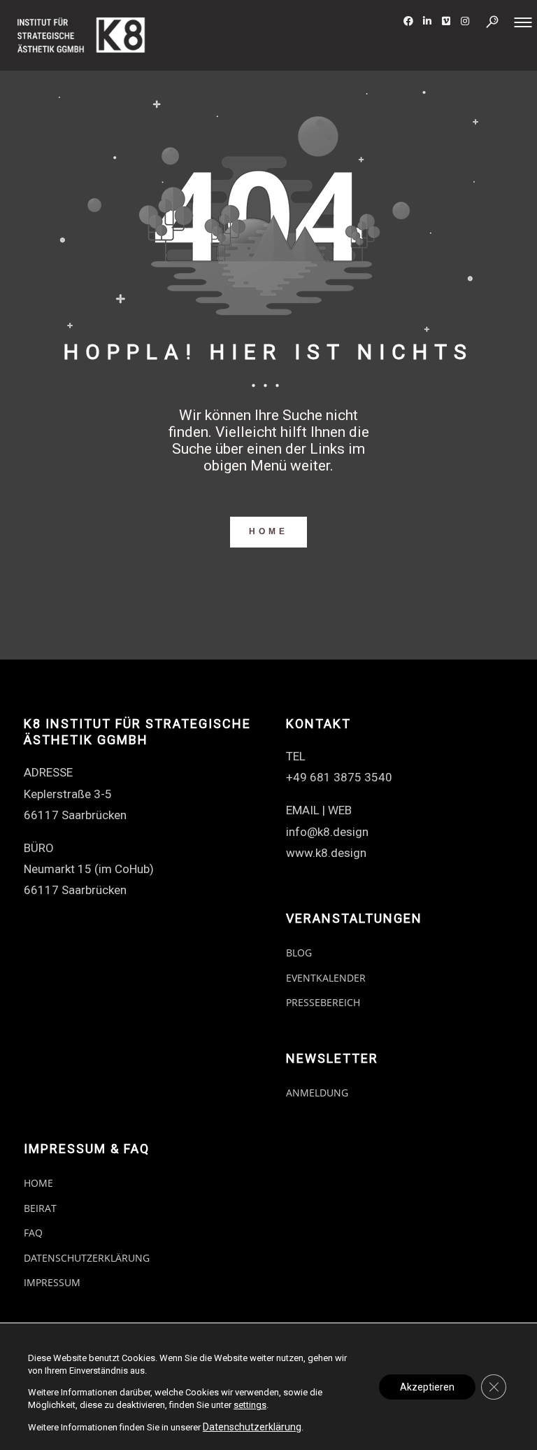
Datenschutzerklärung (252, 1426)
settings (250, 1405)
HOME (268, 531)
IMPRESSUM (52, 1282)
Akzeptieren (427, 1387)
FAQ (33, 1232)
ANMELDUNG (317, 1092)
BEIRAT (40, 1208)
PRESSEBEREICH (323, 1002)
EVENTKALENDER (326, 977)
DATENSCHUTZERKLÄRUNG (87, 1257)
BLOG (299, 952)
